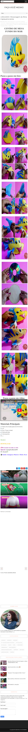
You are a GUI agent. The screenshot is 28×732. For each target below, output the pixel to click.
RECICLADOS (22, 649)
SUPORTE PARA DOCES (4, 652)
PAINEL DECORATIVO (12, 647)
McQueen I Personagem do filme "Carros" (16, 672)
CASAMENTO (3, 640)
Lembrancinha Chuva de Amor (9, 479)
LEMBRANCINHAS (4, 647)
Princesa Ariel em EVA (7, 492)
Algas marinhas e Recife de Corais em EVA (16, 678)
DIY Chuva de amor (19, 642)
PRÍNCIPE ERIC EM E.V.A (8, 505)
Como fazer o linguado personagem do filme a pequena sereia (13, 23)
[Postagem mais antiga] (26, 568)
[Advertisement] (14, 550)
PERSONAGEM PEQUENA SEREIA (6, 649)
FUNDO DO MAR (17, 24)
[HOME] (2, 730)
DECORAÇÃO (15, 640)
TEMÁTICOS (10, 25)
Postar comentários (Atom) (10, 572)
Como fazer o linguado (20, 21)
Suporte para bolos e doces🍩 (14, 667)
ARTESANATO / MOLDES (13, 684)
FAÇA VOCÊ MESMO (14, 7)
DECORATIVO (9, 640)
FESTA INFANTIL (10, 24)
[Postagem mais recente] (2, 568)
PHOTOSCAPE (16, 649)
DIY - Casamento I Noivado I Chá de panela (7, 642)
